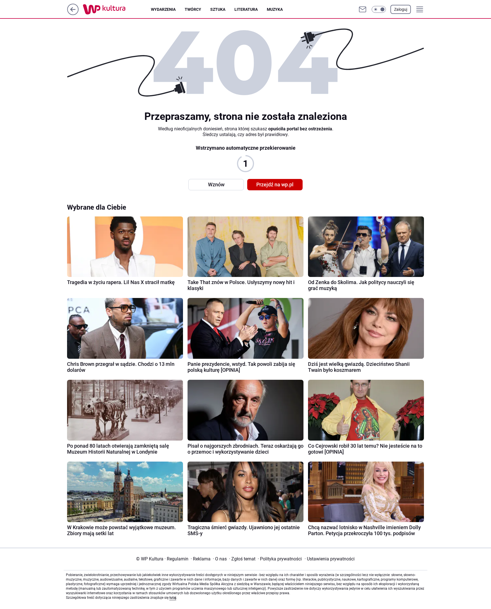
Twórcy (193, 9)
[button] (379, 9)
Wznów (216, 184)
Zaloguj (400, 9)
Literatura (246, 9)
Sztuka (217, 9)
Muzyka (275, 9)
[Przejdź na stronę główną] (73, 13)
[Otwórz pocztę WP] (362, 9)
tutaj (172, 598)
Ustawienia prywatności (330, 559)
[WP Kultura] (117, 9)
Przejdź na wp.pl (275, 184)
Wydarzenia (163, 9)
